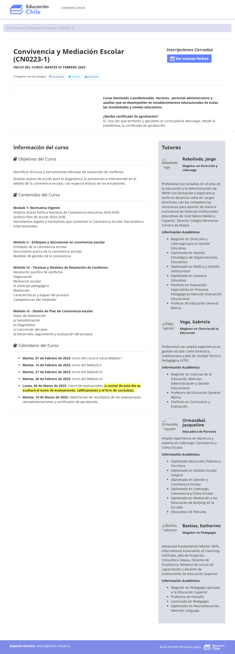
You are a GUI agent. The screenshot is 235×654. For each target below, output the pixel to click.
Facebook (57, 77)
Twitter (76, 77)
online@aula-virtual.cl (53, 646)
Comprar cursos (73, 8)
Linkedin (93, 77)
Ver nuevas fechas (192, 58)
